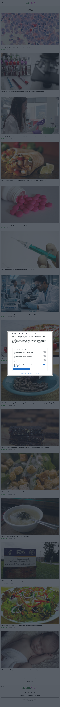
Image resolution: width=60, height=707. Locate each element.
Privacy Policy (36, 373)
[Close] (50, 334)
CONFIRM (21, 369)
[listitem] (30, 349)
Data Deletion (23, 373)
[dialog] (30, 353)
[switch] (44, 352)
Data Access (30, 373)
